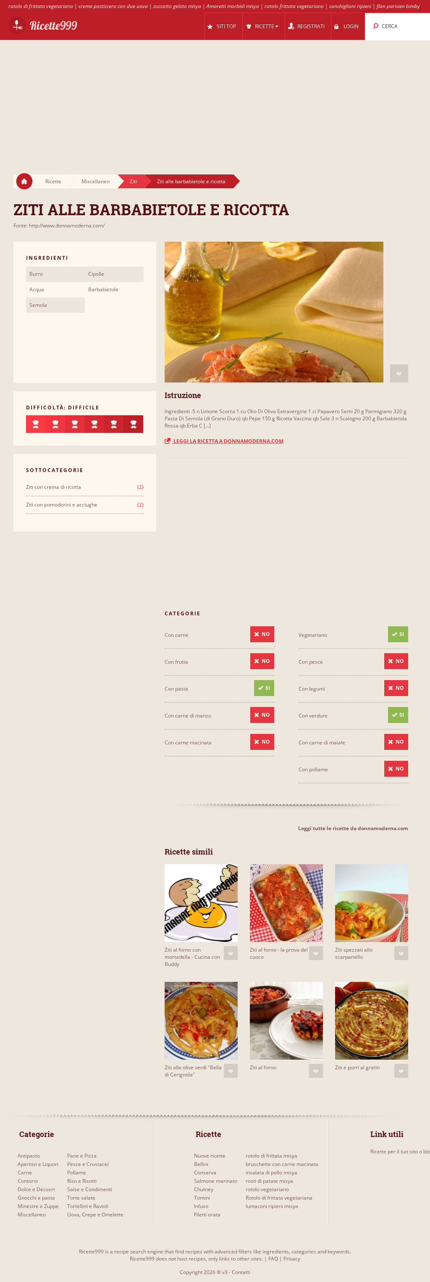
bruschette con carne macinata (282, 1164)
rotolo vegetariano (267, 1189)
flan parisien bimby (398, 6)
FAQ (273, 1258)
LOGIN (351, 26)
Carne (25, 1172)
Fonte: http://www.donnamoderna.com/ (59, 225)
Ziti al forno (263, 1067)
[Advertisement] (215, 99)
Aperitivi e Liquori (38, 1164)
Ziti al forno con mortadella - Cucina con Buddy (192, 957)
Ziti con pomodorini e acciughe (61, 504)
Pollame (76, 1172)
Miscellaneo (95, 181)
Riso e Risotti (82, 1180)
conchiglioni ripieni (350, 6)
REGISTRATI (311, 26)
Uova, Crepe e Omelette (95, 1214)
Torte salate (81, 1197)
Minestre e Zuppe (38, 1206)
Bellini (201, 1164)
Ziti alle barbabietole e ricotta (191, 181)
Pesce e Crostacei (88, 1164)
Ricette (53, 181)
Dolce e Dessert (36, 1189)
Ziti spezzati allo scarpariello (353, 953)
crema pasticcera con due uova (113, 6)
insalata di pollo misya (271, 1172)
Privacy (291, 1258)
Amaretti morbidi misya (233, 6)
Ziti (133, 181)
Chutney (203, 1189)
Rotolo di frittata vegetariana (279, 1197)
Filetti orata (207, 1214)
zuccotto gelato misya (177, 6)
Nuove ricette (209, 1155)
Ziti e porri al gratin (357, 1067)
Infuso (201, 1206)
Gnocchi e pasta (36, 1197)
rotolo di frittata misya (271, 1155)
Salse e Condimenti (89, 1189)
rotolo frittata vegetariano (294, 6)
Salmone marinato (215, 1180)
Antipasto (29, 1155)
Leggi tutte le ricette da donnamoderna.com (353, 828)
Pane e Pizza (82, 1155)
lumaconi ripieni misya (272, 1206)
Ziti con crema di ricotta (53, 487)
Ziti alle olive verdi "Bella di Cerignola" (193, 1071)
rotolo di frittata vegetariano (40, 6)
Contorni (28, 1180)
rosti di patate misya (269, 1180)
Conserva (205, 1172)
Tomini (202, 1197)
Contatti (241, 1272)
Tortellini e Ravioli (87, 1206)
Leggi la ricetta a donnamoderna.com (227, 441)
